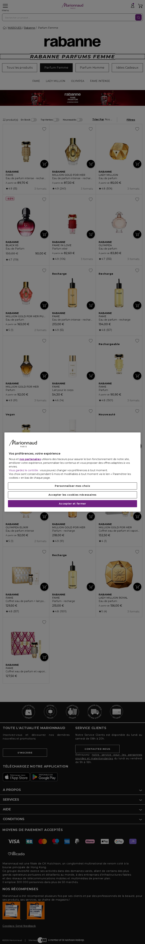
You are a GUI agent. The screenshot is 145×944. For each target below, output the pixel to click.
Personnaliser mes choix (72, 486)
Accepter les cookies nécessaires (72, 494)
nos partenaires (30, 459)
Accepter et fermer (72, 503)
